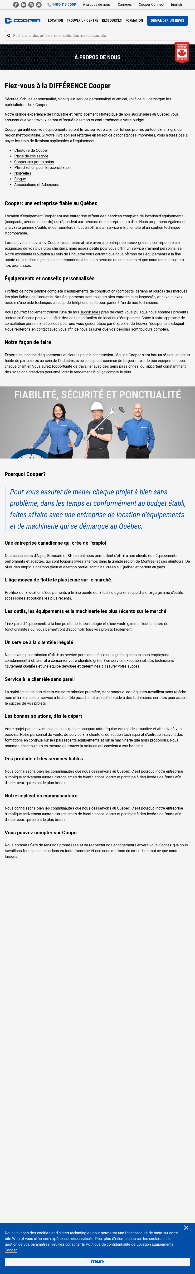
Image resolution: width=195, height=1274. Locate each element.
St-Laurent (76, 555)
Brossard (54, 555)
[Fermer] (186, 1228)
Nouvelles (22, 173)
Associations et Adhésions (36, 184)
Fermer (97, 1262)
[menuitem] (55, 21)
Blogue (20, 179)
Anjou (40, 555)
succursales (90, 312)
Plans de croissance (31, 156)
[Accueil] (22, 20)
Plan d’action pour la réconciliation (42, 167)
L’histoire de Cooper (31, 150)
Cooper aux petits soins (34, 162)
